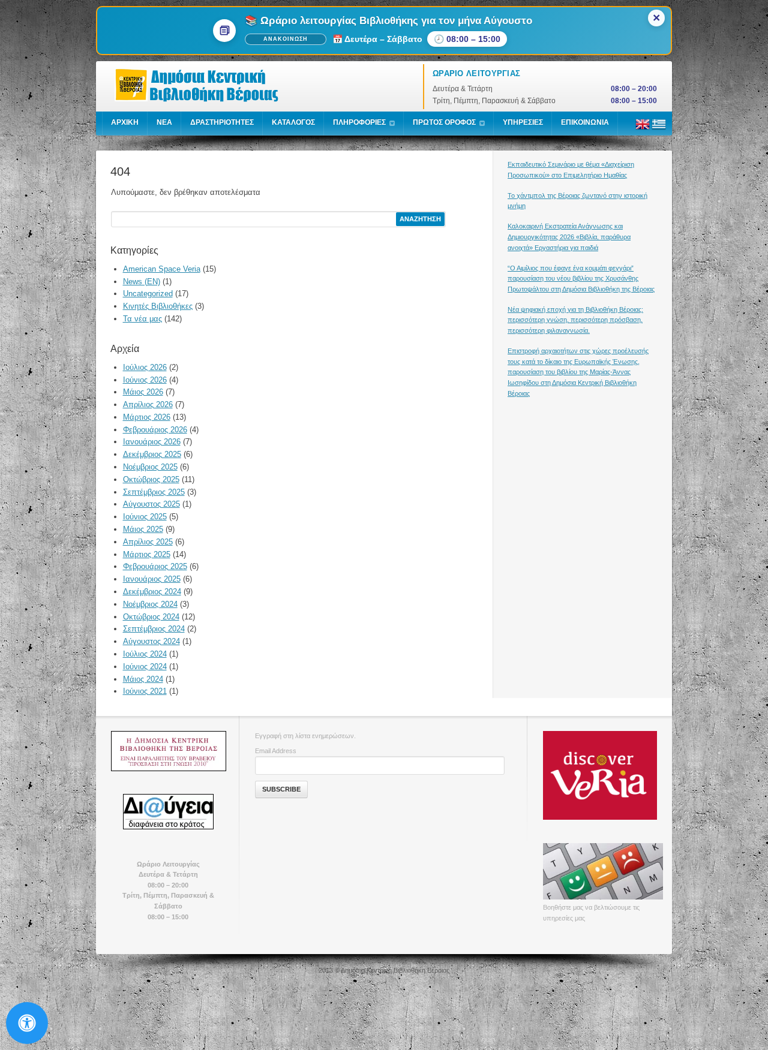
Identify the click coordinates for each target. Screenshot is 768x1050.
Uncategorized (148, 293)
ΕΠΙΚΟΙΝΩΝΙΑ (585, 122)
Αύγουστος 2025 (151, 504)
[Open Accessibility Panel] (27, 1023)
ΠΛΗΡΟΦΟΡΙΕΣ (359, 122)
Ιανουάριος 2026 (152, 441)
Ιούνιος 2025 (145, 516)
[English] (642, 129)
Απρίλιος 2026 (148, 404)
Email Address (275, 750)
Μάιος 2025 (143, 529)
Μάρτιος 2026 (146, 417)
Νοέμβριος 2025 (150, 466)
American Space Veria (161, 268)
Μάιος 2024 (143, 679)
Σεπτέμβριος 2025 (154, 492)
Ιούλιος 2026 (145, 367)
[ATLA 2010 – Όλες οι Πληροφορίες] (168, 751)
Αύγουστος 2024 (151, 641)
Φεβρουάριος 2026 (155, 429)
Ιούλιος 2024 (145, 653)
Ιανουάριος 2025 (152, 578)
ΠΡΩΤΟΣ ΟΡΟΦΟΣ (444, 122)
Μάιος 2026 (143, 391)
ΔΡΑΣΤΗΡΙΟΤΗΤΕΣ (222, 122)
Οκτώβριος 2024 (151, 616)
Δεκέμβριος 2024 (152, 591)
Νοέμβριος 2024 (150, 604)
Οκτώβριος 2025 (151, 479)
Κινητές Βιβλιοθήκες (158, 306)
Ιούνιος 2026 (145, 379)
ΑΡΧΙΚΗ (125, 122)
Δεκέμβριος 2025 (152, 454)
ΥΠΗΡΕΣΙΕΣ (523, 122)
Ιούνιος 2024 (145, 666)
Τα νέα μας (142, 318)
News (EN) (141, 281)
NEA (164, 122)
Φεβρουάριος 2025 (155, 566)
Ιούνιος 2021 (145, 691)
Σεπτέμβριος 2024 (154, 628)
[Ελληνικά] (659, 129)
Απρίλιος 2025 (148, 541)
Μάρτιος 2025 (146, 554)
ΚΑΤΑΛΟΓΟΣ (293, 122)
